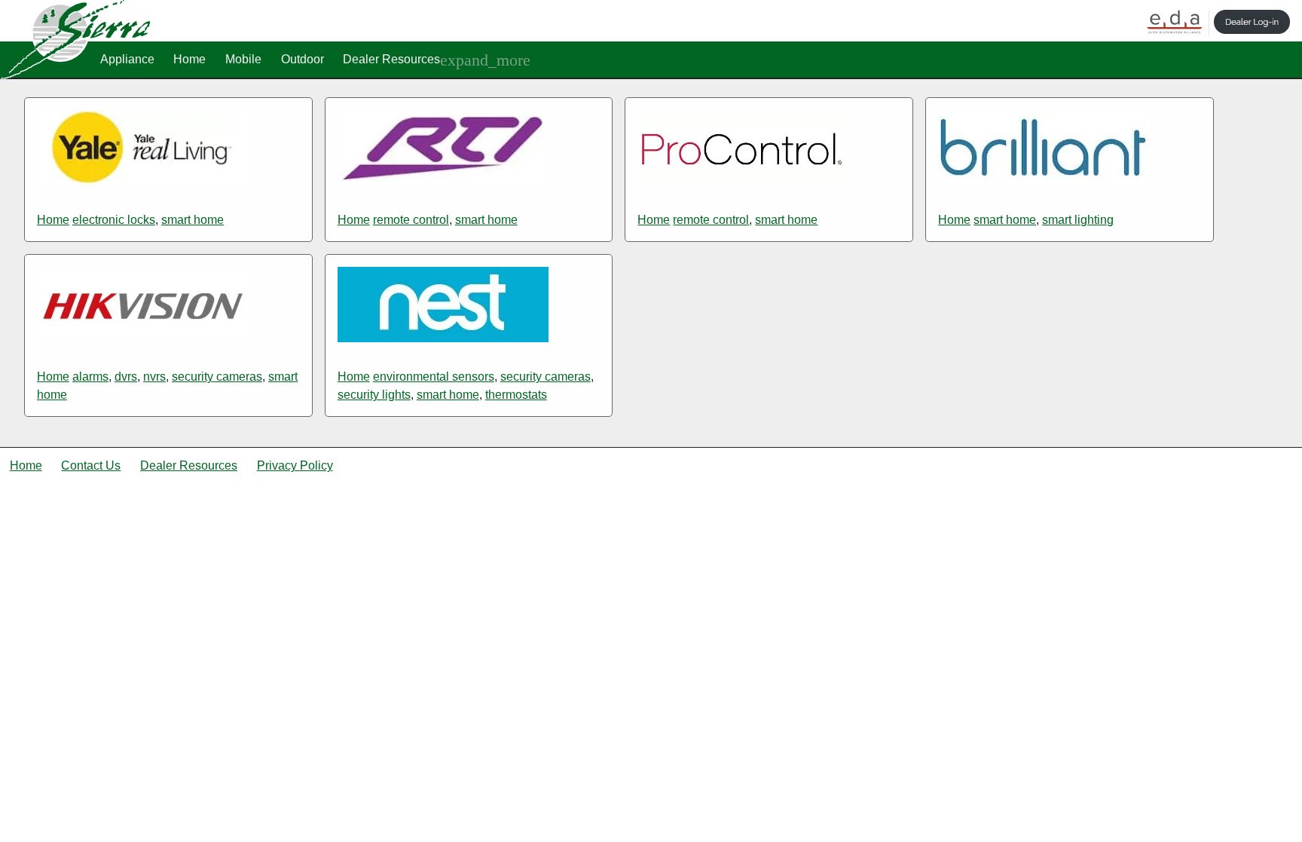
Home (189, 59)
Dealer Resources (391, 59)
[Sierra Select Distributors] (75, 75)
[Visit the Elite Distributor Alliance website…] (1174, 23)
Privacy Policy (295, 465)
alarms (90, 376)
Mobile (243, 59)
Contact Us (91, 465)
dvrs (126, 376)
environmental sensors (433, 376)
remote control (411, 219)
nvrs (154, 376)
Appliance (127, 59)
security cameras (217, 376)
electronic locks (113, 219)
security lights (374, 394)
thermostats (516, 394)
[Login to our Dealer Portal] (1252, 23)
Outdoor (302, 59)
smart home (192, 219)
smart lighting (1078, 219)
